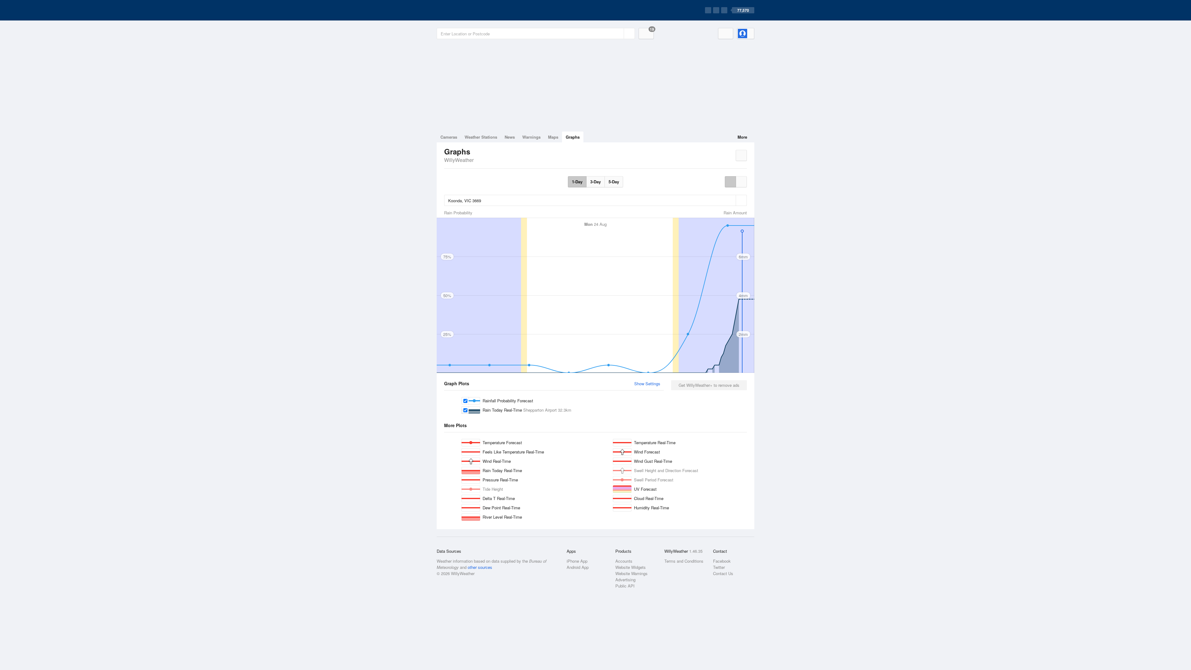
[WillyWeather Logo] (466, 10)
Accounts (623, 561)
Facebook (722, 561)
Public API (625, 586)
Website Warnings (631, 573)
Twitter (719, 567)
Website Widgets (630, 567)
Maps (553, 137)
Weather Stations (481, 137)
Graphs (573, 137)
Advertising (625, 580)
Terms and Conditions (683, 561)
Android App (578, 567)
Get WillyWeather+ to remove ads (709, 385)
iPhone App (577, 561)
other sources (480, 567)
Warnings (531, 137)
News (510, 137)
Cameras (448, 137)
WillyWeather (459, 159)
